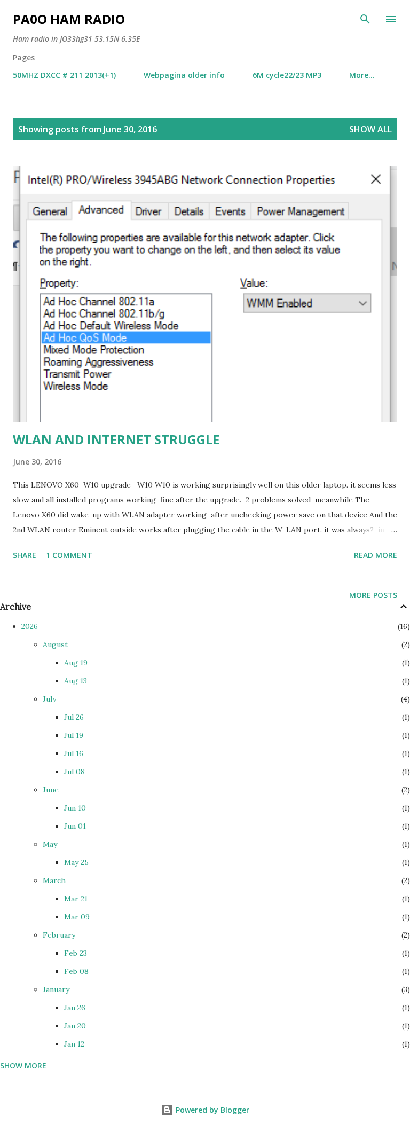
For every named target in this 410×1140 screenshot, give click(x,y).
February (59, 935)
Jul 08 (74, 771)
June (51, 790)
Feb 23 (75, 953)
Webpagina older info (184, 75)
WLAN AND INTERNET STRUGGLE (116, 439)
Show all (370, 129)
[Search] (365, 19)
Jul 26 (74, 717)
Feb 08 (76, 971)
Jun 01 (75, 826)
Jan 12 (74, 1044)
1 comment (69, 555)
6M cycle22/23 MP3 (287, 75)
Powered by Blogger (211, 1110)
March (54, 880)
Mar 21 (76, 898)
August (55, 644)
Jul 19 (73, 735)
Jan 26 (74, 1007)
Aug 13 (75, 681)
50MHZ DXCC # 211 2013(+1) (64, 75)
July (49, 699)
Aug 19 (76, 662)
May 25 (76, 862)
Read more (375, 555)
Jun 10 (75, 808)
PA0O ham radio (69, 19)
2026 (29, 626)
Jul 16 (73, 753)
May (50, 844)
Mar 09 (77, 917)
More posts (373, 595)
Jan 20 (75, 1026)
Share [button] (24, 555)
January (56, 989)
